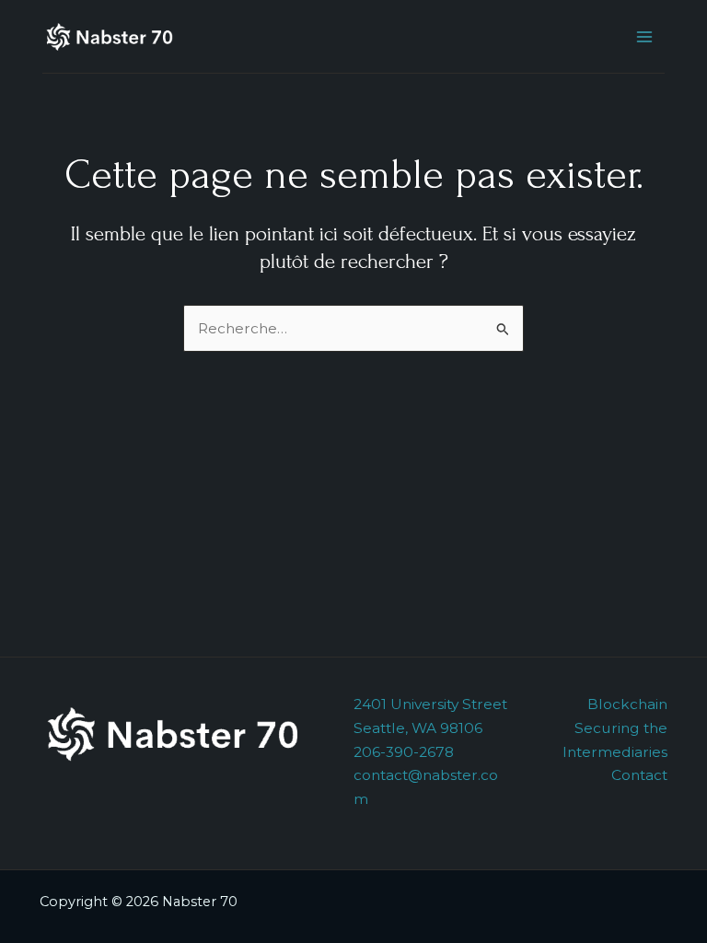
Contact (639, 775)
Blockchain (627, 704)
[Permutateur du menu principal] (645, 36)
